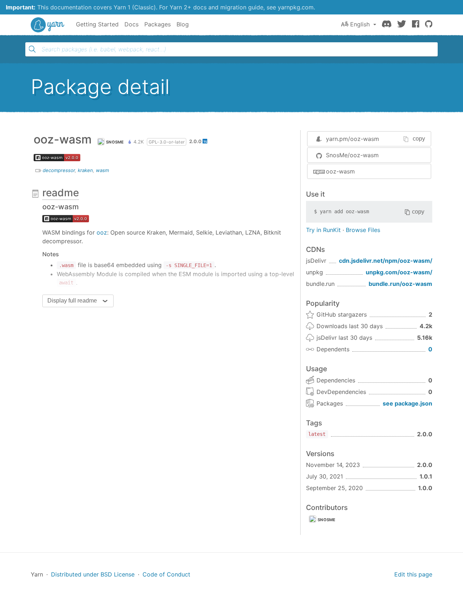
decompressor (59, 170)
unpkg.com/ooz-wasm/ (399, 272)
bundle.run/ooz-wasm (400, 283)
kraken (85, 170)
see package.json (407, 403)
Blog (183, 24)
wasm (102, 170)
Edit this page (413, 574)
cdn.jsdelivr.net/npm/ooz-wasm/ (385, 260)
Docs (131, 24)
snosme (327, 519)
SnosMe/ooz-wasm (352, 155)
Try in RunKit (323, 229)
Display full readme (72, 300)
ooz (102, 232)
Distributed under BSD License (93, 574)
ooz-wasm (340, 171)
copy (419, 139)
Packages (157, 24)
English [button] (359, 24)
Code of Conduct (166, 574)
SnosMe (115, 142)
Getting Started (97, 24)
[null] (65, 218)
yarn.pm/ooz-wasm (352, 138)
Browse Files (363, 229)
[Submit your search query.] (32, 49)
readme (60, 192)
